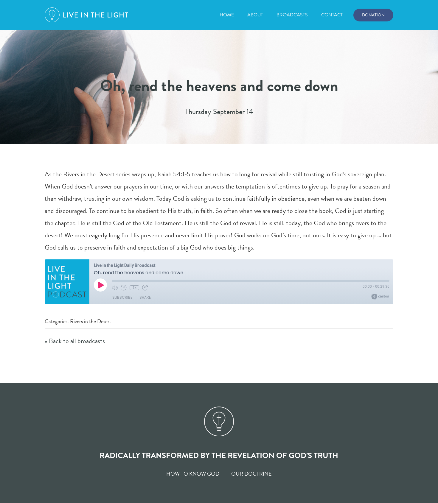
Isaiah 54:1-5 (173, 174)
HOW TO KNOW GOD (192, 474)
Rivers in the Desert (90, 321)
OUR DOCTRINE (251, 474)
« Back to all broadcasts (75, 341)
